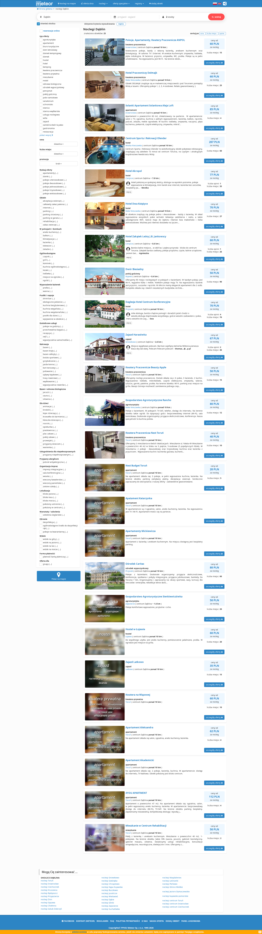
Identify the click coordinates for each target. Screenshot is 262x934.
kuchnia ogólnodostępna (56, 266)
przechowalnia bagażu (55, 329)
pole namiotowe (50, 97)
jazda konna (50, 364)
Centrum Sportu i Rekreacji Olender (146, 138)
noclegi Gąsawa (48, 902)
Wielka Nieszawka (134, 145)
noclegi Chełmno (48, 905)
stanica (46, 108)
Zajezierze (130, 603)
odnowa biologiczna (52, 84)
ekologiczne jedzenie (54, 302)
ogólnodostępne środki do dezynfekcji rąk (60, 527)
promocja (44, 159)
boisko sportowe (52, 357)
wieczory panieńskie (54, 483)
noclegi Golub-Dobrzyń (51, 909)
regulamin (102, 921)
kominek (48, 263)
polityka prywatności (128, 921)
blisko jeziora (50, 494)
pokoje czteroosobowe (54, 180)
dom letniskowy (50, 50)
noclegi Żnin (46, 899)
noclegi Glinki (108, 902)
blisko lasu (49, 497)
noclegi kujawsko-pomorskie (175, 896)
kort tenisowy (50, 367)
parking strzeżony (53, 214)
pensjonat (47, 90)
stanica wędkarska (51, 111)
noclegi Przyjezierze (50, 896)
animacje (49, 406)
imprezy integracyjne (54, 469)
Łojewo (129, 636)
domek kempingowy (52, 53)
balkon (47, 235)
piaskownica (50, 430)
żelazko (48, 249)
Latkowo (129, 669)
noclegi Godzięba (109, 880)
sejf (46, 336)
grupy (47, 564)
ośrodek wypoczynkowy (53, 87)
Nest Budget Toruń (136, 465)
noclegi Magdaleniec (171, 877)
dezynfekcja (50, 522)
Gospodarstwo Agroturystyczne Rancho (148, 400)
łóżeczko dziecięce (53, 420)
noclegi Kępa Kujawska (112, 887)
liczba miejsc (45, 149)
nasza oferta (157, 921)
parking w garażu (52, 218)
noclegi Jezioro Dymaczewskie (176, 891)
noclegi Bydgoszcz (49, 893)
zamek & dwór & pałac (53, 125)
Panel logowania (190, 921)
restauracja (48, 131)
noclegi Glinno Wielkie (172, 887)
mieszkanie (48, 77)
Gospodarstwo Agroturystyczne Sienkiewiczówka (154, 596)
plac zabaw (49, 433)
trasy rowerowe (51, 378)
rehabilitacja (50, 221)
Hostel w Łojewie (135, 629)
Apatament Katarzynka (139, 498)
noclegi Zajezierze (110, 906)
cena (42, 139)
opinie (222, 33)
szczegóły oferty (213, 62)
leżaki (47, 270)
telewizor (49, 245)
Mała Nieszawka (133, 80)
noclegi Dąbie (108, 899)
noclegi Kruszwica (49, 890)
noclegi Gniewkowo (110, 877)
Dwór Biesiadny (135, 269)
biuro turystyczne (51, 46)
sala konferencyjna (53, 473)
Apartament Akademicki (140, 760)
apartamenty (50, 173)
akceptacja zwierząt (53, 201)
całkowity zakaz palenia (55, 204)
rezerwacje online (51, 30)
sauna (47, 395)
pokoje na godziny (53, 326)
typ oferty (44, 36)
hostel (46, 60)
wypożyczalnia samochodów (57, 340)
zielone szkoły (51, 486)
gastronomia (49, 128)
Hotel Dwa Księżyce (137, 203)
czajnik (48, 256)
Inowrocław (131, 47)
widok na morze (52, 549)
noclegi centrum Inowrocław (175, 903)
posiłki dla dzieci (52, 315)
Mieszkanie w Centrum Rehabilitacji (146, 825)
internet (48, 207)
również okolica (47, 23)
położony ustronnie (53, 504)
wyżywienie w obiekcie (55, 319)
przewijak (49, 440)
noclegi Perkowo (169, 884)
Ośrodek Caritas (135, 563)
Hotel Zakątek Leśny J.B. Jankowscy (146, 236)
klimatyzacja (50, 239)
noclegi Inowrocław (50, 883)
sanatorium (48, 101)
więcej (128, 192)
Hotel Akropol (134, 171)
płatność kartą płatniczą (55, 556)
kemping (47, 67)
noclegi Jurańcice (109, 893)
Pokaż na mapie (59, 579)
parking (48, 211)
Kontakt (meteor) (85, 921)
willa (45, 118)
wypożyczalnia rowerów (55, 385)
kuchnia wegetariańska (55, 312)
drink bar (49, 298)
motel (45, 80)
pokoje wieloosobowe (54, 193)
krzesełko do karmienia (55, 416)
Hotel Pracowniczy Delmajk (141, 72)
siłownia (48, 399)
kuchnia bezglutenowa (55, 305)
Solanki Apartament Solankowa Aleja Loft (149, 105)
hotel (45, 63)
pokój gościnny (50, 94)
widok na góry (51, 539)
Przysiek (129, 309)
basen (47, 347)
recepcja (48, 333)
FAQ (112, 921)
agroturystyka (49, 39)
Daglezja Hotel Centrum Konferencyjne (148, 301)
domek (46, 56)
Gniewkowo (131, 342)
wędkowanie (50, 381)
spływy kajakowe (52, 374)
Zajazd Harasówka (136, 334)
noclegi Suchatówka (111, 909)
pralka (47, 287)
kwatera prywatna (51, 73)
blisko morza (50, 500)
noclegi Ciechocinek (50, 887)
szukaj (218, 17)
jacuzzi (48, 392)
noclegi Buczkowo (110, 890)
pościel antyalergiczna (55, 462)
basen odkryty (51, 354)
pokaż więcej (46, 135)
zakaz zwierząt (51, 224)
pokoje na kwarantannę (55, 531)
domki (47, 176)
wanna (47, 291)
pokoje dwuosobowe (54, 183)
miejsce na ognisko (53, 277)
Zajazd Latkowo (135, 662)
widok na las (50, 546)
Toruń (128, 374)
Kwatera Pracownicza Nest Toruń (145, 432)
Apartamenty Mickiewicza (141, 531)
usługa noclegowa (51, 114)
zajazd (46, 121)
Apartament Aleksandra (139, 727)
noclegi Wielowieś (110, 896)
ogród (47, 280)
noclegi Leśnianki (170, 880)
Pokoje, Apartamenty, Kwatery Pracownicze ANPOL (155, 40)
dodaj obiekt (172, 921)
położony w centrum (54, 507)
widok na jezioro (52, 542)
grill (46, 260)
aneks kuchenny (52, 232)
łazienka (48, 242)
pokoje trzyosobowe (53, 190)
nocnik (47, 423)
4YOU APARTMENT (136, 792)
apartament (48, 43)
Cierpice (129, 178)
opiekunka (49, 427)
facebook (68, 921)
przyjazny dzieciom (53, 444)
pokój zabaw (50, 437)
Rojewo (129, 276)
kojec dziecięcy (51, 413)
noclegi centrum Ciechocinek (175, 906)
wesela (48, 476)
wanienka (49, 447)
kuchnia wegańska (53, 308)
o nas (145, 921)
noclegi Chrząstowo (110, 884)
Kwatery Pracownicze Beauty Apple (146, 367)
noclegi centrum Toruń (172, 900)
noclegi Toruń (47, 880)
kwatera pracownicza (52, 70)
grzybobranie (51, 361)
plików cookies (79, 932)
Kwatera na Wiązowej (138, 694)
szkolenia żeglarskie (54, 515)
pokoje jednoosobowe (54, 186)
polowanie (49, 371)
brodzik (48, 409)
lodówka (48, 273)
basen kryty (50, 350)
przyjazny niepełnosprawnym (58, 454)
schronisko (48, 104)
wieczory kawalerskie (54, 479)
